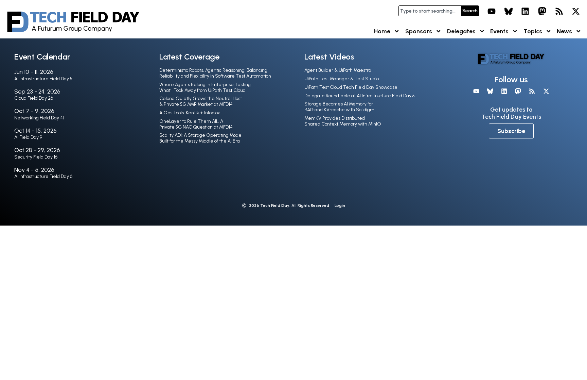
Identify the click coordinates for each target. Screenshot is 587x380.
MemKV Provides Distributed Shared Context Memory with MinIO (342, 121)
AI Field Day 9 (28, 137)
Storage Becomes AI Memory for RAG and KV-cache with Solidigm (339, 107)
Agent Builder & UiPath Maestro (337, 70)
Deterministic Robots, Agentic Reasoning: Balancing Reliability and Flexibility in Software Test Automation (215, 73)
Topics (532, 31)
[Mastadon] (542, 11)
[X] (576, 11)
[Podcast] (559, 11)
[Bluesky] (508, 11)
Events (499, 31)
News (564, 31)
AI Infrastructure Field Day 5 (43, 79)
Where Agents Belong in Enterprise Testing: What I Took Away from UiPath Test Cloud (205, 87)
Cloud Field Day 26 (33, 98)
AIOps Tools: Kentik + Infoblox (189, 113)
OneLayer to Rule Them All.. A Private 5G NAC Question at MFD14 (196, 124)
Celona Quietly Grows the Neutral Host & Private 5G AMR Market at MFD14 (200, 101)
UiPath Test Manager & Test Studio (341, 79)
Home (382, 31)
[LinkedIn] (525, 11)
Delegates (461, 31)
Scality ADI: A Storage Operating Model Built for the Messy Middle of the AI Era (201, 138)
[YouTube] (491, 11)
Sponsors (418, 31)
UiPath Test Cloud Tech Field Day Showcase (350, 87)
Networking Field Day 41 (39, 118)
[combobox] (429, 10)
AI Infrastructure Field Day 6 (43, 176)
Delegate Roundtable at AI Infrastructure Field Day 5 (359, 96)
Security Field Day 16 (35, 157)
